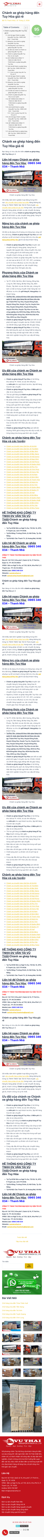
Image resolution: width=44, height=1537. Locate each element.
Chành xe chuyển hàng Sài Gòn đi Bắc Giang (22, 454)
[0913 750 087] (5, 1532)
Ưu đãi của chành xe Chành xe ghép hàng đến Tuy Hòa (17, 51)
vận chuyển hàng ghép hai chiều (17, 202)
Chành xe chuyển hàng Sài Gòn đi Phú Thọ (22, 467)
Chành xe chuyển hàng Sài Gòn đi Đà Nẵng (22, 495)
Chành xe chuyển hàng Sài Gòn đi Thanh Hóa (23, 480)
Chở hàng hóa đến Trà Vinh (12, 1310)
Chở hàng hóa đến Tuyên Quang (14, 1314)
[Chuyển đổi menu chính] (39, 4)
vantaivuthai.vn (15, 573)
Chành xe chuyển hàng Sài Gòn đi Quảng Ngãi (23, 500)
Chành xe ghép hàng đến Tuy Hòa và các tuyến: (16, 55)
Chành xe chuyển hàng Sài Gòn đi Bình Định (22, 503)
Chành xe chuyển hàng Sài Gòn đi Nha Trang (22, 508)
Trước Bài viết (22, 1237)
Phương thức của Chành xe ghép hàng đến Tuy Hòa (16, 46)
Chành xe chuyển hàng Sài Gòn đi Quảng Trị (22, 490)
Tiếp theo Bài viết (22, 1241)
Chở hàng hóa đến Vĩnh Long (13, 1318)
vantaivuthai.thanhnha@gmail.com (20, 576)
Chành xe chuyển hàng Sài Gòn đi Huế (20, 493)
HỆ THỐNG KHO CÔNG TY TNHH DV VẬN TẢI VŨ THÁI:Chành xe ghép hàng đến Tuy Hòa (17, 61)
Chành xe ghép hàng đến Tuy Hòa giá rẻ (16, 32)
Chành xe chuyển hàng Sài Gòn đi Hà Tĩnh (21, 485)
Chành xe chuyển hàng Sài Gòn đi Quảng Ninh (23, 464)
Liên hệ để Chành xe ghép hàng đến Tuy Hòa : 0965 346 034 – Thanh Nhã (17, 68)
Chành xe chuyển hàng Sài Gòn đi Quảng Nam (23, 498)
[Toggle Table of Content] (24, 28)
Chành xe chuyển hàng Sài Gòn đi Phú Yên (22, 505)
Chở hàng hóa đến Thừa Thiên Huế (15, 1303)
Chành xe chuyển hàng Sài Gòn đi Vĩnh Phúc (22, 469)
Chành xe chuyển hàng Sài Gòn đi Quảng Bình (23, 487)
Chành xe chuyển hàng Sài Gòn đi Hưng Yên (22, 472)
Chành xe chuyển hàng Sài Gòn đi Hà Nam (21, 475)
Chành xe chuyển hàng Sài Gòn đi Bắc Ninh (22, 451)
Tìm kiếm (5, 1262)
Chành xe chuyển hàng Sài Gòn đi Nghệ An (22, 482)
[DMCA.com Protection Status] (22, 1526)
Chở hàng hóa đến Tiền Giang (13, 1307)
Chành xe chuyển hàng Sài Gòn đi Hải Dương (22, 457)
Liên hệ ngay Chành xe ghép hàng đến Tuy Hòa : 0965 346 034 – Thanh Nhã (17, 37)
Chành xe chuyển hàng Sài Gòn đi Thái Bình (22, 449)
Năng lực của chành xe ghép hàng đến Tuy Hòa (16, 42)
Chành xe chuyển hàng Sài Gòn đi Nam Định (22, 459)
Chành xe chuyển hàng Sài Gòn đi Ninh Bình (22, 477)
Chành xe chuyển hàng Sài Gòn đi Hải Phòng (22, 462)
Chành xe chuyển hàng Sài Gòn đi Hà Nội (21, 446)
